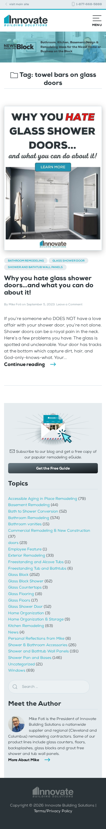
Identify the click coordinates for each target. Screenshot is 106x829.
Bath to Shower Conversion (33, 511)
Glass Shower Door (68, 260)
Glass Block (18, 574)
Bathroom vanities (25, 524)
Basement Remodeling (29, 504)
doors (13, 542)
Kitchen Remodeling (26, 625)
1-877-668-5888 (88, 4)
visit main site (18, 4)
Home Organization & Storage (36, 619)
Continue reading (24, 364)
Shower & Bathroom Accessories (37, 645)
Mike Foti (15, 304)
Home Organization (26, 613)
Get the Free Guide (53, 468)
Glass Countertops (25, 587)
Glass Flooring (21, 593)
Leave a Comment (69, 304)
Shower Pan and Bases (29, 657)
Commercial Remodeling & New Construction (49, 530)
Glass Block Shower (25, 581)
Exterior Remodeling (26, 555)
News (13, 632)
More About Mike (23, 759)
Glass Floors (19, 600)
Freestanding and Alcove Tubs (36, 561)
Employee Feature (25, 549)
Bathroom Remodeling (26, 260)
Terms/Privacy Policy (53, 811)
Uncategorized (21, 664)
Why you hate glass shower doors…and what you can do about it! (48, 285)
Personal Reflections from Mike (36, 638)
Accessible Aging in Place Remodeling (42, 498)
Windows (16, 670)
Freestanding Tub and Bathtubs (37, 568)
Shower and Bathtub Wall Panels (35, 267)
